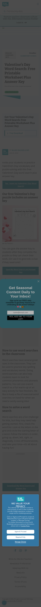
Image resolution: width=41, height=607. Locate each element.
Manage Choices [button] (20, 542)
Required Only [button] (20, 537)
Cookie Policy (25, 526)
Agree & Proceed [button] (20, 531)
